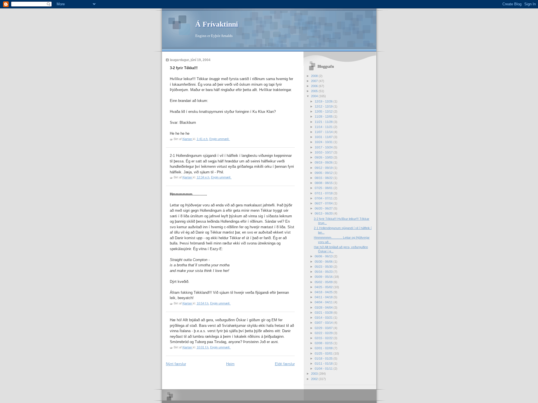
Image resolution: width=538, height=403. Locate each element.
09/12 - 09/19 (324, 167)
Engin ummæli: (219, 139)
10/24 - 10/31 (324, 142)
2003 (315, 373)
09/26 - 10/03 (324, 157)
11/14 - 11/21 (324, 127)
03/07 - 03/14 (324, 322)
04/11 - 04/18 (324, 297)
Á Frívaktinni (216, 24)
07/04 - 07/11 (324, 198)
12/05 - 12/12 (324, 111)
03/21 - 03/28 (324, 312)
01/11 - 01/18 (324, 363)
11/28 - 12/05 (324, 116)
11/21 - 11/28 (324, 122)
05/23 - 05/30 (324, 266)
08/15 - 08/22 (324, 178)
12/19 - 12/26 (324, 101)
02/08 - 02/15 (324, 343)
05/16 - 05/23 (324, 271)
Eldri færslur (285, 364)
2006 (315, 86)
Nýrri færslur (176, 364)
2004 (315, 96)
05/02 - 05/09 (324, 282)
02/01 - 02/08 (324, 348)
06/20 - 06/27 (324, 208)
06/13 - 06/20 (324, 213)
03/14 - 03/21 (324, 317)
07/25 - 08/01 (324, 188)
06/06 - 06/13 (324, 256)
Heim (230, 364)
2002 (315, 379)
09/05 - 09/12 (324, 172)
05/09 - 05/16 (324, 276)
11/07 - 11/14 (324, 132)
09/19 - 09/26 (324, 162)
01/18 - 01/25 (324, 358)
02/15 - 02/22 (324, 338)
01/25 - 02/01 (324, 353)
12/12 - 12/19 (324, 106)
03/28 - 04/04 (324, 307)
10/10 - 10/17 (324, 152)
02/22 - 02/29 (324, 333)
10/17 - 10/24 (324, 147)
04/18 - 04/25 (324, 292)
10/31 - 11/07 (324, 137)
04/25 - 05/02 (324, 287)
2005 (315, 91)
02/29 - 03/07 (324, 328)
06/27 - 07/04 (324, 203)
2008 (315, 76)
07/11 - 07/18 (324, 193)
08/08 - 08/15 (324, 183)
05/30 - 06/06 (324, 261)
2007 (315, 81)
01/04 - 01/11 (324, 368)
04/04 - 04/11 (324, 302)
